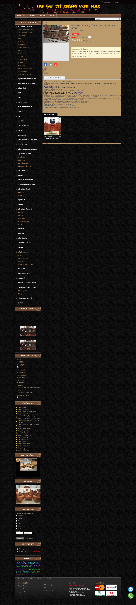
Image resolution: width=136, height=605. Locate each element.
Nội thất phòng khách (26, 26)
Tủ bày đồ (21, 62)
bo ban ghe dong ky (24, 443)
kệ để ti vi (18, 572)
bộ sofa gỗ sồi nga (29, 568)
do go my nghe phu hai (24, 409)
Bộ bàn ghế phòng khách (25, 29)
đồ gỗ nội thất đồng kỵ (24, 446)
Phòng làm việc (48, 585)
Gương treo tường (23, 47)
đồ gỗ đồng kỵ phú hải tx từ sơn (27, 411)
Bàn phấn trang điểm (24, 163)
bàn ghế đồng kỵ (23, 439)
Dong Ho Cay (25, 569)
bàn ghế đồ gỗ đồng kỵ (24, 433)
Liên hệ (52, 15)
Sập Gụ (18, 562)
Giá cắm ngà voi (22, 59)
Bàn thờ (20, 212)
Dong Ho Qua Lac (29, 564)
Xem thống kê (29, 538)
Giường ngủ (21, 160)
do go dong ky (22, 441)
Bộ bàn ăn (21, 192)
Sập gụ (20, 50)
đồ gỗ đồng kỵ (22, 448)
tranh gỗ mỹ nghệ (28, 574)
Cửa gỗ (20, 294)
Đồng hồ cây (21, 35)
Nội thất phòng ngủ (25, 154)
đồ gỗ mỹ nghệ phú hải (24, 435)
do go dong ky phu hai (24, 414)
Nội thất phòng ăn (24, 189)
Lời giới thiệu (22, 592)
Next (38, 455)
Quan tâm (75, 34)
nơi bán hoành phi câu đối (32, 565)
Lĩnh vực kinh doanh (24, 589)
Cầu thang (27, 571)
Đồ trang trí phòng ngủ (24, 166)
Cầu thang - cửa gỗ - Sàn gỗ (28, 287)
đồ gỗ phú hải (22, 407)
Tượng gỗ (21, 261)
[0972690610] (131, 596)
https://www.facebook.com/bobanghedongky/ (29, 387)
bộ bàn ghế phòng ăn (24, 429)
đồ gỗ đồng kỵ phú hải (24, 431)
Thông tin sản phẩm (55, 78)
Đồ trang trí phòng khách (25, 74)
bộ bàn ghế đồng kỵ (24, 450)
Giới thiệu (32, 15)
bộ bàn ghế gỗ (33, 562)
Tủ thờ (20, 224)
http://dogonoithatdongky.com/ (63, 105)
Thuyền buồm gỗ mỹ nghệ (25, 264)
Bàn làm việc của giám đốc (26, 68)
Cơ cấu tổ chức (22, 586)
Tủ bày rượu (21, 44)
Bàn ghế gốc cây (23, 258)
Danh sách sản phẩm (58, 22)
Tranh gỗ (20, 255)
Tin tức (42, 15)
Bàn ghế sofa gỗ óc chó (25, 32)
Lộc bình (20, 56)
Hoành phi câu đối (23, 221)
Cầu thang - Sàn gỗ (23, 291)
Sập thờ (20, 215)
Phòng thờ (47, 588)
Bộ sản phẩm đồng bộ (50, 591)
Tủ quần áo (21, 157)
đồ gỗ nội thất (20, 571)
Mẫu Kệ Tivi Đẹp (48, 82)
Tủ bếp (20, 195)
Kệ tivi (20, 38)
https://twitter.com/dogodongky (25, 392)
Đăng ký (117, 2)
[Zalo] (130, 589)
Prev (36, 455)
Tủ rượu (20, 41)
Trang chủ (21, 15)
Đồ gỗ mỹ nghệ (22, 71)
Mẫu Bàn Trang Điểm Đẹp (23, 566)
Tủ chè (20, 53)
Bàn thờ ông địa (35, 571)
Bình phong (21, 65)
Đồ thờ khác (21, 218)
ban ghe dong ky (23, 437)
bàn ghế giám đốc (34, 569)
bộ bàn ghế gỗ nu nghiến (29, 572)
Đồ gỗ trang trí (23, 252)
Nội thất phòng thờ (25, 209)
